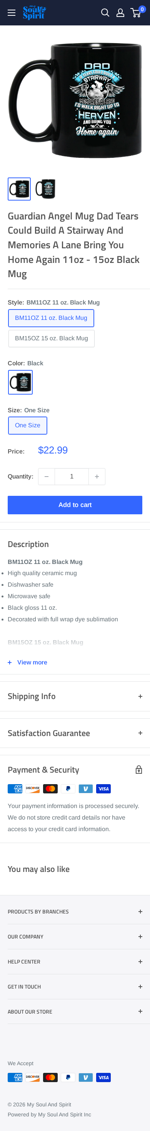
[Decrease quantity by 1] (46, 476)
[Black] (20, 382)
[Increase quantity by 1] (97, 476)
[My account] (120, 12)
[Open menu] (11, 13)
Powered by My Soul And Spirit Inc (49, 1114)
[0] (136, 12)
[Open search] (105, 12)
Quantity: (20, 476)
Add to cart (75, 505)
